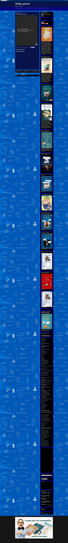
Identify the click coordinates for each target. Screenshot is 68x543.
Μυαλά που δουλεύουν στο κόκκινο (45, 435)
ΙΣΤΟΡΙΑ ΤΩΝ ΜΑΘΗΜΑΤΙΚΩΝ (45, 349)
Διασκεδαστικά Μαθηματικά (46, 501)
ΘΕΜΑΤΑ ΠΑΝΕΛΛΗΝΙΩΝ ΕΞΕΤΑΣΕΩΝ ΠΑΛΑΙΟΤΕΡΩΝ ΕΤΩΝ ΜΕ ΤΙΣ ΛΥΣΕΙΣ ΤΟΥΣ (46, 429)
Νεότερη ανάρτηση (18, 71)
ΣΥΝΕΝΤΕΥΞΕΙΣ (43, 425)
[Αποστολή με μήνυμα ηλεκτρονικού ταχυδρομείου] (31, 47)
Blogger (39, 541)
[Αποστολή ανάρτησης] (29, 47)
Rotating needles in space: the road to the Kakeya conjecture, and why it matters (46, 493)
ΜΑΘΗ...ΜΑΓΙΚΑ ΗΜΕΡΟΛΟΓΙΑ (45, 343)
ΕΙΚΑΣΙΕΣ (42, 439)
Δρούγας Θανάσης (47, 13)
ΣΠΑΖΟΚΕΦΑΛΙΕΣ (43, 339)
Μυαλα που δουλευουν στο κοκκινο (45, 414)
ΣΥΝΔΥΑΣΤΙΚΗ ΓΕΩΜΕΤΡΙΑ (44, 415)
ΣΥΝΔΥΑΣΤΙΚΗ (43, 401)
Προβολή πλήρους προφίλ (47, 14)
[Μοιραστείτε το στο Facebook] (33, 47)
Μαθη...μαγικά (22, 3)
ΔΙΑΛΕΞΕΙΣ (42, 355)
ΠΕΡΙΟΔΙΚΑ (42, 389)
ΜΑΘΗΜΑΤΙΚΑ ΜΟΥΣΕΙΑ (44, 444)
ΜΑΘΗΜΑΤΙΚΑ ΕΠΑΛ (44, 434)
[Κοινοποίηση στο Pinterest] (34, 47)
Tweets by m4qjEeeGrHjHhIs (45, 513)
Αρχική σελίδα (27, 71)
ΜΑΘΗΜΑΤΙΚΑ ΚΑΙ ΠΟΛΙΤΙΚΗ (45, 443)
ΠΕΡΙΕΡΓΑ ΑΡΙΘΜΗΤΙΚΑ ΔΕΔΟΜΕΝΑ (46, 377)
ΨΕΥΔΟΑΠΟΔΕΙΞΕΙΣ (44, 396)
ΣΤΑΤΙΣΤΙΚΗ (42, 409)
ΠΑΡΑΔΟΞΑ (42, 364)
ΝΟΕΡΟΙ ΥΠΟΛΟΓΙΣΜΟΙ (44, 405)
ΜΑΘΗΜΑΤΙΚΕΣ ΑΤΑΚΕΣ (44, 363)
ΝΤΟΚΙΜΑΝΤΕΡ (43, 358)
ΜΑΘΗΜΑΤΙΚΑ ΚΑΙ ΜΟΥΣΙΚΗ (45, 419)
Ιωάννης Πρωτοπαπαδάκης (46, 495)
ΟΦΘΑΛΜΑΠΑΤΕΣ (43, 406)
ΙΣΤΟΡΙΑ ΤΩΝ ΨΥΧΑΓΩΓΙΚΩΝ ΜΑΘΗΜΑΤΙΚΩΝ (45, 384)
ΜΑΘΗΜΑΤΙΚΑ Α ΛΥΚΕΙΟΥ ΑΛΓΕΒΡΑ (45, 418)
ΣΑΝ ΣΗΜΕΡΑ (43, 342)
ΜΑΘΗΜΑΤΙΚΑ (43, 369)
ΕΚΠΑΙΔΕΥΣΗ (43, 359)
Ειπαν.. (42, 376)
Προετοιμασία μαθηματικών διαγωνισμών (46, 370)
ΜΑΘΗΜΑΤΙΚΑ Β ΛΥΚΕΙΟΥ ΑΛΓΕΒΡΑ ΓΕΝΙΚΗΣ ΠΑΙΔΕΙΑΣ (45, 391)
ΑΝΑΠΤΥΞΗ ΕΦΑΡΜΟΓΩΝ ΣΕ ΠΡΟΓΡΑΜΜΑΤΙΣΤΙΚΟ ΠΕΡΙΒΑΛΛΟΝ (46, 410)
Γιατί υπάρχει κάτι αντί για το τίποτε (46, 504)
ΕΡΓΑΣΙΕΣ (42, 426)
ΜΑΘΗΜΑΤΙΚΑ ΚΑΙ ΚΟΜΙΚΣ (44, 422)
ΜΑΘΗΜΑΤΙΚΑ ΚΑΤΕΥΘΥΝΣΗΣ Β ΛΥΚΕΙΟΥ (46, 412)
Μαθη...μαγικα (44, 498)
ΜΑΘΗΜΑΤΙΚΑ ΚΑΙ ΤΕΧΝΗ (44, 362)
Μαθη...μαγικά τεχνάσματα (44, 400)
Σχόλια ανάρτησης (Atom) (29, 73)
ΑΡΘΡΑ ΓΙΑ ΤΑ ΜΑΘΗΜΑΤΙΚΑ (45, 372)
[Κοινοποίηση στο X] (32, 47)
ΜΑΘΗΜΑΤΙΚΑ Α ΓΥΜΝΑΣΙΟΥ (45, 430)
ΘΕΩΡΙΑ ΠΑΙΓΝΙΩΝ (43, 397)
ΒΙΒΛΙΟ (42, 354)
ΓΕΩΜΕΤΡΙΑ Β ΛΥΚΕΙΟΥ (44, 438)
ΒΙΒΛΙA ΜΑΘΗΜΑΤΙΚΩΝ (44, 373)
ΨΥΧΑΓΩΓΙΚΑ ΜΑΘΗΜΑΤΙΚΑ (45, 392)
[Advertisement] (44, 460)
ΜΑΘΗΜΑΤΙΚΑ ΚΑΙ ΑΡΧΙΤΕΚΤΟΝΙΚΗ (45, 393)
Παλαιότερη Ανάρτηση (35, 71)
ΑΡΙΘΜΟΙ (42, 350)
